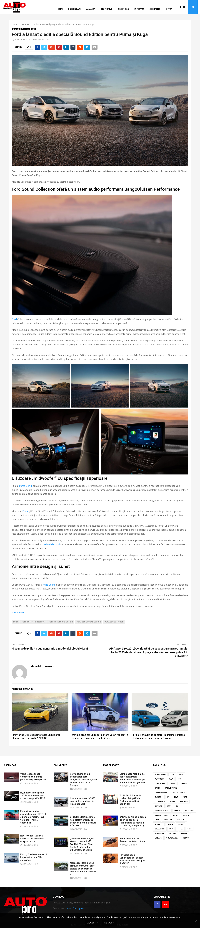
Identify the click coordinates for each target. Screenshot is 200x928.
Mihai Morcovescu (22, 39)
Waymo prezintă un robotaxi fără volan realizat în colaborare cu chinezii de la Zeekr (100, 736)
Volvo (186, 838)
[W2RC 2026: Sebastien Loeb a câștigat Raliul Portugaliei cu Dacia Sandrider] (110, 799)
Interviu (139, 9)
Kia (177, 806)
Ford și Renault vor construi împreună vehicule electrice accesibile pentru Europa (158, 736)
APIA (172, 774)
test (189, 829)
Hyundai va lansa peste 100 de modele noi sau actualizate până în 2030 (32, 795)
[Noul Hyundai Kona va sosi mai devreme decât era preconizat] (11, 839)
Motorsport (111, 765)
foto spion (160, 802)
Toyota (172, 833)
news (175, 815)
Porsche (181, 820)
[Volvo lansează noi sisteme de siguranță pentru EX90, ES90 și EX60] (11, 777)
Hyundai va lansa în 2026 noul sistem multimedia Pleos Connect (82, 801)
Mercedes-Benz (161, 815)
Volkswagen (172, 838)
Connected (60, 765)
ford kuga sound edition (61, 622)
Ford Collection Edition (33, 622)
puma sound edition (114, 622)
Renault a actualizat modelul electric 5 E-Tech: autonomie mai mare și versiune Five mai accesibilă (33, 817)
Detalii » (109, 922)
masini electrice (162, 811)
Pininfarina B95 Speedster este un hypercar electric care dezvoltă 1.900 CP (36, 736)
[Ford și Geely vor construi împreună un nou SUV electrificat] (11, 858)
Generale (16, 29)
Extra (169, 9)
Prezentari (74, 9)
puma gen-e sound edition (89, 622)
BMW (171, 779)
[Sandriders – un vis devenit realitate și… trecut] (110, 842)
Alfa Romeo (160, 774)
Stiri (60, 9)
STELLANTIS (160, 829)
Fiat (176, 797)
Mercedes (189, 811)
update (158, 838)
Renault (158, 824)
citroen (183, 783)
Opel (157, 820)
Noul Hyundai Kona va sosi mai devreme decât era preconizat (32, 838)
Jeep (169, 806)
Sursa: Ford (18, 612)
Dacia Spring (179, 792)
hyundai (184, 802)
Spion (180, 824)
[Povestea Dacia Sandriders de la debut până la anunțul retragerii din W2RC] (110, 858)
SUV (171, 829)
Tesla (180, 829)
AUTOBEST (159, 779)
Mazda (177, 811)
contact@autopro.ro (75, 908)
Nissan (186, 815)
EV (168, 797)
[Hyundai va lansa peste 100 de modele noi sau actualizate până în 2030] (11, 796)
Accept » (92, 922)
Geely (172, 802)
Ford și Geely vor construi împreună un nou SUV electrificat (33, 857)
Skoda (170, 824)
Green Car (10, 765)
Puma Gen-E (25, 485)
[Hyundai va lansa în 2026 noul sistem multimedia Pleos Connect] (61, 802)
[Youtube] (185, 7)
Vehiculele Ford (52, 544)
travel (184, 833)
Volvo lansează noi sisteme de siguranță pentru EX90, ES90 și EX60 (33, 777)
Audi (181, 774)
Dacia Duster (171, 788)
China (172, 783)
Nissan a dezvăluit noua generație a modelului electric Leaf (50, 648)
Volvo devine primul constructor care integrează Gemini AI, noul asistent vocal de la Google (83, 780)
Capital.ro (160, 783)
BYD (179, 779)
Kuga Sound (49, 584)
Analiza (90, 9)
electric (158, 797)
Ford (14, 319)
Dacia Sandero (161, 792)
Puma (25, 511)
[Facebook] (181, 7)
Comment (154, 9)
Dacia (157, 788)
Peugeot (168, 820)
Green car (123, 9)
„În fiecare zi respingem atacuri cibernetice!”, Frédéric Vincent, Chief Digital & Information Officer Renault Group (82, 844)
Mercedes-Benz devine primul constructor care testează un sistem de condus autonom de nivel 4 (83, 869)
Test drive (106, 9)
